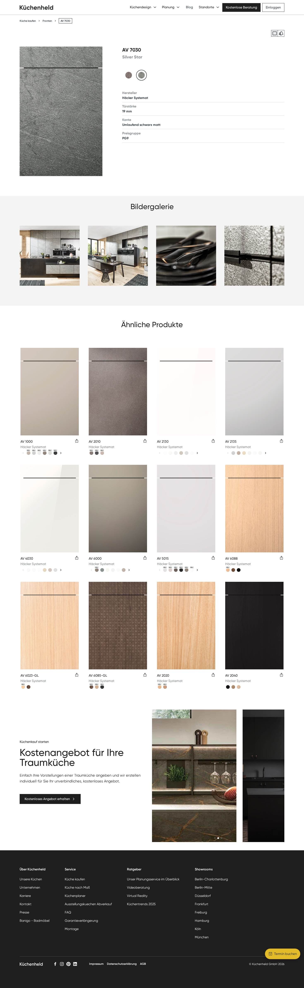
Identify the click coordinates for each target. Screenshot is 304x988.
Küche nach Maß (77, 887)
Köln (198, 929)
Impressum (96, 964)
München (202, 937)
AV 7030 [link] (65, 20)
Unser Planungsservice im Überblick (153, 879)
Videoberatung (138, 887)
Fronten (47, 20)
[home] (36, 7)
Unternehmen (30, 887)
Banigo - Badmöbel (34, 921)
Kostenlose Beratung (241, 7)
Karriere (25, 896)
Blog (189, 7)
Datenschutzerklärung (122, 964)
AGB (143, 964)
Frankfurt (201, 904)
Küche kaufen (28, 20)
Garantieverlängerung (81, 921)
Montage (72, 929)
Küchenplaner (75, 896)
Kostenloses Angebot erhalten (47, 799)
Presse (24, 912)
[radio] (274, 33)
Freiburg (201, 912)
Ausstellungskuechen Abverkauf (88, 904)
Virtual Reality (137, 896)
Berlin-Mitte (203, 887)
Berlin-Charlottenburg (211, 879)
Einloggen (273, 7)
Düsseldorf (203, 896)
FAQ (68, 912)
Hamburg (202, 921)
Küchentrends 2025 (141, 904)
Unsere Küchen (31, 879)
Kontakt (25, 904)
